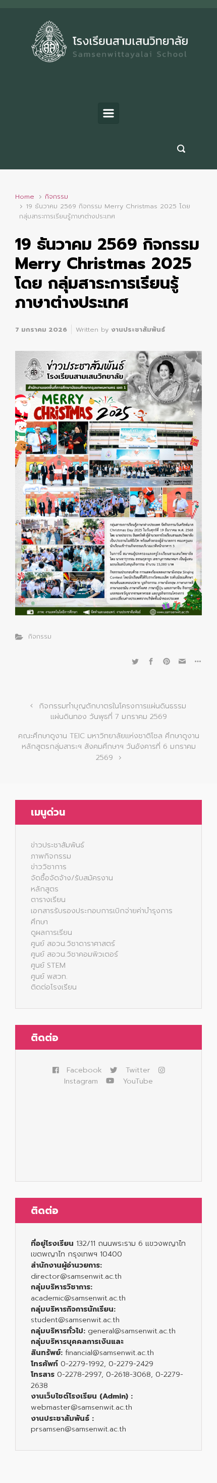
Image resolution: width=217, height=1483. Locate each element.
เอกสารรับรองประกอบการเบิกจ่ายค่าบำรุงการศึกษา (102, 916)
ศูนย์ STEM (48, 965)
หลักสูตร (45, 888)
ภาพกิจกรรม (51, 856)
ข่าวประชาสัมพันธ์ (57, 844)
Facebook (84, 1069)
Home (24, 196)
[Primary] (108, 113)
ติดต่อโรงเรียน (54, 987)
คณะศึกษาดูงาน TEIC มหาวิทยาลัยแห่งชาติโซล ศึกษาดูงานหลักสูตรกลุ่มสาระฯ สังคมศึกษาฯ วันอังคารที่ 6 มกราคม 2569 (108, 746)
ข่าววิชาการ (49, 866)
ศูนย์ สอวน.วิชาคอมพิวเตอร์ (74, 954)
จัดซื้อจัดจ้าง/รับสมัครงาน (72, 877)
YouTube (137, 1081)
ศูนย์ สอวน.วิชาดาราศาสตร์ (73, 943)
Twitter (138, 1069)
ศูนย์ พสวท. (49, 976)
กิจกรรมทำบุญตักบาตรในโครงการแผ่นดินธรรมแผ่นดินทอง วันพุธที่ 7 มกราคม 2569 (112, 711)
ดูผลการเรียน (51, 932)
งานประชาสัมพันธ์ (138, 329)
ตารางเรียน (48, 899)
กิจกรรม (56, 196)
